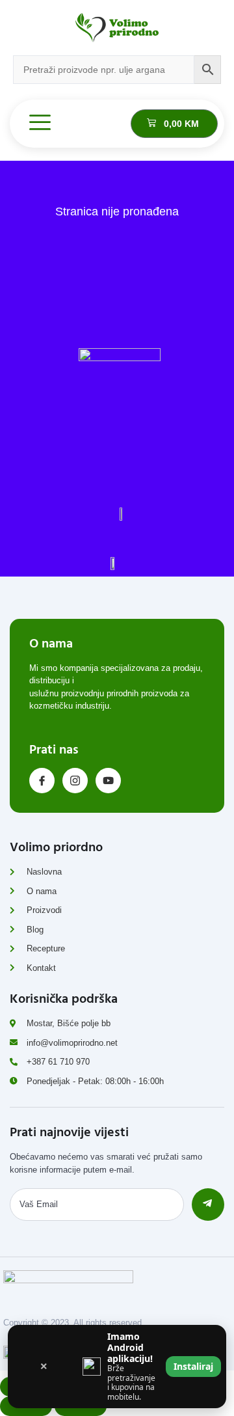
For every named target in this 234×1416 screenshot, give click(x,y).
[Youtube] (108, 780)
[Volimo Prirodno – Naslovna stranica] (117, 27)
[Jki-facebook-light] (42, 780)
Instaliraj (193, 1366)
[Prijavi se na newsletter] (208, 1204)
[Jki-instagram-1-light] (75, 780)
